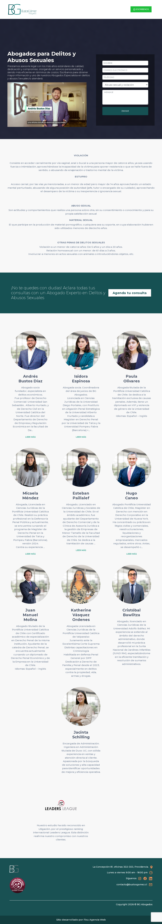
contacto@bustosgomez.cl (131, 884)
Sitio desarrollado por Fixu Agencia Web (81, 919)
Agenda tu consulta (130, 293)
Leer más (30, 437)
